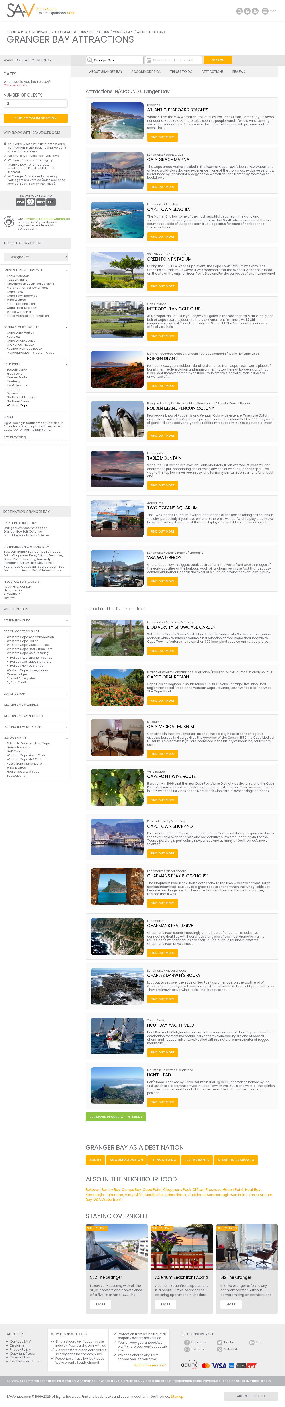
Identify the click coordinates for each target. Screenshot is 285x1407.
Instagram (199, 1349)
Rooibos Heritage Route (24, 348)
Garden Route (17, 377)
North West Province (22, 397)
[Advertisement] (35, 475)
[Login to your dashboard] (247, 11)
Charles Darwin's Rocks (174, 975)
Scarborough (218, 1194)
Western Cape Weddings (21, 705)
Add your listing (251, 1396)
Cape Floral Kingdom (22, 308)
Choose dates (15, 85)
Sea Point (239, 1194)
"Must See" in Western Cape (23, 270)
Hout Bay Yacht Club (170, 1025)
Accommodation (146, 71)
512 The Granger (236, 1277)
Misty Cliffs (134, 1194)
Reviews (238, 71)
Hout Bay (253, 1189)
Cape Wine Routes (20, 332)
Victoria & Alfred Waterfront (27, 288)
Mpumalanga (16, 393)
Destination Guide (17, 620)
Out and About (15, 738)
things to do (164, 1160)
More (100, 1304)
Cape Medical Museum (170, 727)
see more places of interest (115, 1117)
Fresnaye (214, 1189)
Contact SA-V (20, 1341)
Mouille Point (155, 1194)
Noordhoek (177, 1194)
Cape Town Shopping (170, 826)
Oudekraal (196, 1194)
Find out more (163, 137)
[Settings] (255, 11)
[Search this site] (239, 11)
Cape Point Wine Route (171, 776)
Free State (14, 373)
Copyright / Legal (23, 1353)
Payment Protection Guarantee (47, 219)
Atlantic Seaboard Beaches (177, 110)
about (95, 1160)
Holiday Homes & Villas (26, 665)
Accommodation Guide (21, 631)
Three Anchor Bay (25, 570)
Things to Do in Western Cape (28, 743)
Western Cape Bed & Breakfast (30, 649)
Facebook (198, 1342)
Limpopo (13, 389)
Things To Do (181, 71)
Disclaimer (18, 1345)
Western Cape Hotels (23, 641)
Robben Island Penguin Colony (180, 408)
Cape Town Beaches (169, 209)
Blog (259, 1342)
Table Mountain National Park (28, 316)
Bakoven (93, 1189)
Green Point (233, 1189)
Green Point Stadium (169, 259)
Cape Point (152, 1189)
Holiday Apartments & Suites (28, 535)
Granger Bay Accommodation (25, 528)
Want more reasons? (150, 1365)
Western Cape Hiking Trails (26, 755)
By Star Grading (18, 682)
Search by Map (14, 694)
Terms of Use (20, 1357)
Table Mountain (164, 458)
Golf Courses (16, 751)
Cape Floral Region (168, 677)
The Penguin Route (20, 344)
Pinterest (230, 1349)
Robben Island (162, 359)
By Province (12, 364)
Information (41, 32)
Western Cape (123, 32)
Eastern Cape (17, 369)
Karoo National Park (21, 304)
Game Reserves (18, 747)
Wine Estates (16, 300)
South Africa (17, 32)
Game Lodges (17, 674)
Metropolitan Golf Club (173, 309)
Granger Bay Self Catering (23, 531)
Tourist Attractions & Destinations (82, 32)
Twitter (229, 1342)
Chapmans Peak (177, 1189)
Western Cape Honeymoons (28, 670)
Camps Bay (131, 1189)
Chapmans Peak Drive (170, 926)
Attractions (213, 71)
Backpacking (16, 775)
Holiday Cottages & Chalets (30, 661)
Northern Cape (18, 401)
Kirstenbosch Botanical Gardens (30, 284)
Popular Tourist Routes (21, 327)
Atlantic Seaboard (151, 32)
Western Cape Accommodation (30, 637)
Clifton (198, 1189)
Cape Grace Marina (168, 160)
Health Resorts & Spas (23, 771)
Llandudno (114, 1194)
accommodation (126, 1160)
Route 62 (13, 336)
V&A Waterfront (165, 558)
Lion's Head (159, 1075)
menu (266, 11)
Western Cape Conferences (24, 716)
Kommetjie (95, 1194)
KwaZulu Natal (17, 385)
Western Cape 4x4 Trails (25, 759)
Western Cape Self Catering (28, 653)
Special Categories (21, 678)
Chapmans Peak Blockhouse (177, 876)
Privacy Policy (20, 1349)
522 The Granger (106, 1277)
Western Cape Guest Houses (28, 645)
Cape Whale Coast (21, 340)
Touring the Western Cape (23, 727)
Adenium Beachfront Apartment (186, 1277)
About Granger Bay (105, 71)
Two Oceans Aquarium (172, 508)
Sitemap (177, 1397)
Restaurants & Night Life (24, 763)
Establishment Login (25, 1361)
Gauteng (13, 381)
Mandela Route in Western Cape (30, 352)
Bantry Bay (111, 1189)
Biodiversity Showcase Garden (181, 627)
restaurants (197, 1160)
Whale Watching (19, 312)
